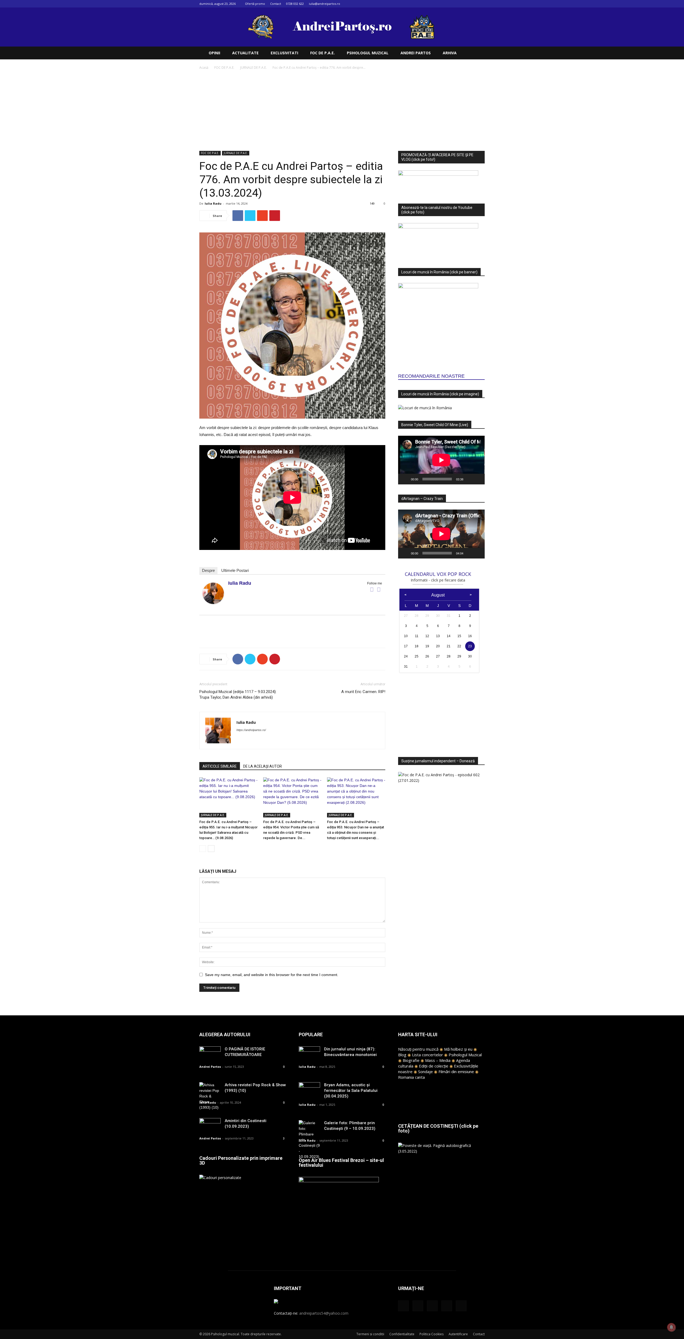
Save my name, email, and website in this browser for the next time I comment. (271, 975)
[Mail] (463, 3)
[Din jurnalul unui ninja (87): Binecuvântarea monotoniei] (309, 1053)
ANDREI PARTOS (416, 52)
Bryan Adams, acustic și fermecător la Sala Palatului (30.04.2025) (351, 1090)
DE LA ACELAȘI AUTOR (262, 766)
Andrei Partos (210, 1067)
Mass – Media (437, 1060)
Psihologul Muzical (465, 1054)
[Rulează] (405, 479)
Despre (208, 570)
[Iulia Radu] (213, 593)
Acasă (203, 67)
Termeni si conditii (370, 1334)
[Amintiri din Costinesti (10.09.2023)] (210, 1125)
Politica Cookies (431, 1334)
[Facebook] (445, 3)
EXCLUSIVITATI (284, 52)
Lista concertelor (427, 1054)
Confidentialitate (401, 1334)
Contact (275, 4)
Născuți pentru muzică (418, 1049)
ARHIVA (450, 52)
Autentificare (458, 1334)
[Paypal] (250, 740)
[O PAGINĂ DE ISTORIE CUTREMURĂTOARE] (210, 1053)
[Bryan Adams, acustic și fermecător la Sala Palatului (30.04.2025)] (309, 1089)
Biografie (411, 1060)
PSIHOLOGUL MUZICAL (367, 52)
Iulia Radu (213, 203)
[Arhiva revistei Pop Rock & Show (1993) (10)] (210, 1096)
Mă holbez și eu (458, 1049)
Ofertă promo (255, 4)
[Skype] (260, 740)
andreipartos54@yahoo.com (323, 1313)
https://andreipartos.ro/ (251, 730)
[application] (441, 460)
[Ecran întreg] (477, 479)
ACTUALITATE (245, 52)
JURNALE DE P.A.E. (253, 67)
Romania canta (411, 1077)
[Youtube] (481, 3)
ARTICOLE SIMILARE (220, 766)
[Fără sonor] (469, 479)
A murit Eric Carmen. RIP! (363, 691)
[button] (478, 53)
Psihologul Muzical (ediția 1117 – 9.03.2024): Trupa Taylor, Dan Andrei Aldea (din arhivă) (238, 694)
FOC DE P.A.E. (322, 52)
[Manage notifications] (671, 1327)
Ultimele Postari (235, 570)
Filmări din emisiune (456, 1071)
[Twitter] (472, 3)
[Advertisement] (342, 110)
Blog (402, 1054)
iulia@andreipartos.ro (324, 4)
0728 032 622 (295, 4)
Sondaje (425, 1071)
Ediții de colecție (433, 1066)
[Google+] (454, 3)
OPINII (214, 52)
